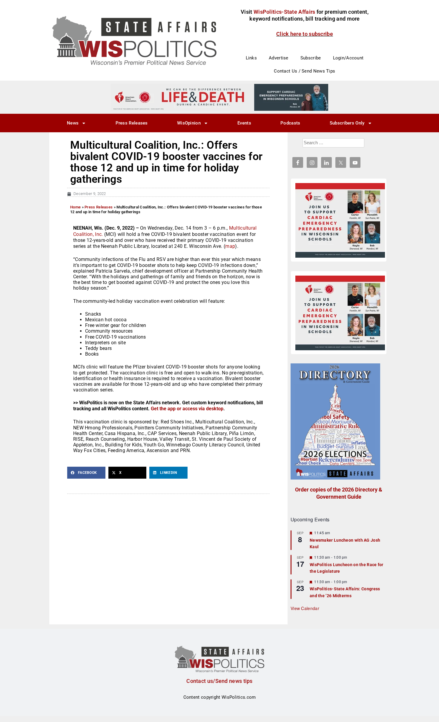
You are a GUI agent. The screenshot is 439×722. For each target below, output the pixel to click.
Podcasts (290, 123)
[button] (86, 473)
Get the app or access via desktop (187, 408)
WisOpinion (189, 123)
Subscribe (310, 58)
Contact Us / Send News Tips (304, 71)
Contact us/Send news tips (219, 681)
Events (244, 123)
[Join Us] (340, 220)
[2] (219, 97)
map (230, 246)
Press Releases (132, 123)
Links (251, 58)
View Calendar (305, 608)
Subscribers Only (347, 123)
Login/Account (348, 58)
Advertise (278, 58)
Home (75, 207)
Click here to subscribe (304, 34)
